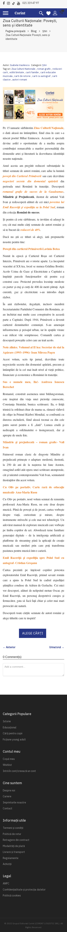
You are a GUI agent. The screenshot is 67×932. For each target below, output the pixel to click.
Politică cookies (12, 895)
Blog (34, 31)
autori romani (19, 79)
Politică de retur (12, 834)
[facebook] (5, 3)
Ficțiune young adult (14, 739)
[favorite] (48, 13)
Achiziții (7, 864)
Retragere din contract (16, 840)
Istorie (7, 721)
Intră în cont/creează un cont (19, 771)
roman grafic (44, 68)
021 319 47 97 (30, 3)
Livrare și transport (14, 852)
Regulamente (10, 858)
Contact (7, 808)
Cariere (7, 796)
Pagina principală (15, 31)
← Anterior (9, 647)
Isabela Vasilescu (20, 65)
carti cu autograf (41, 76)
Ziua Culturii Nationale (23, 68)
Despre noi (9, 790)
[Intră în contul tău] (55, 12)
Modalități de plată (14, 846)
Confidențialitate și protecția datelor (24, 889)
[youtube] (19, 3)
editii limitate (17, 72)
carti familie (32, 72)
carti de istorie (22, 76)
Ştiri (44, 31)
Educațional (9, 727)
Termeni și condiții (13, 828)
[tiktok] (14, 3)
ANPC (6, 883)
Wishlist (7, 765)
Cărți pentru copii (12, 733)
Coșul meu (9, 759)
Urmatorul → (56, 647)
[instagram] (9, 3)
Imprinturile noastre (14, 802)
